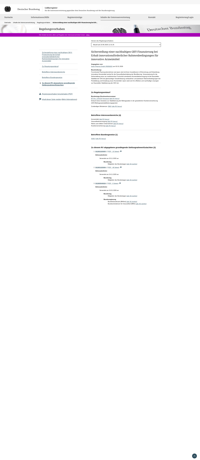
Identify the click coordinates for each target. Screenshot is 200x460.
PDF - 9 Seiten (113, 183)
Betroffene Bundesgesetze (52, 77)
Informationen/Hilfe (40, 17)
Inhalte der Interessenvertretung (115, 17)
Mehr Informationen (69, 99)
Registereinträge (75, 17)
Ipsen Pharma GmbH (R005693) (102, 66)
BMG (109, 106)
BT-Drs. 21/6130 (96, 98)
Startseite (8, 17)
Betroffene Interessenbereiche (53, 72)
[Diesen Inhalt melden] (121, 151)
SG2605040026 (100, 183)
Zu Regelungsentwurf (50, 66)
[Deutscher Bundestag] (23, 9)
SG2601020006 (100, 167)
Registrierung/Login (185, 17)
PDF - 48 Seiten (113, 167)
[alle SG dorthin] (132, 164)
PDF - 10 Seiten (113, 151)
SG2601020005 (100, 151)
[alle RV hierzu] (114, 98)
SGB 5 (93, 138)
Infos (87, 35)
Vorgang (105, 98)
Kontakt (151, 17)
